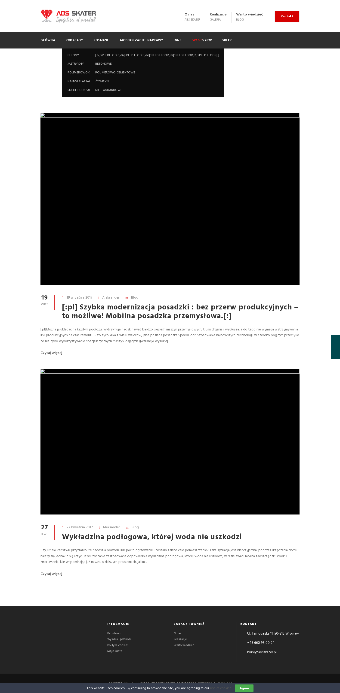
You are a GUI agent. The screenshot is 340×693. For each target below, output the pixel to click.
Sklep (227, 40)
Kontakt (287, 16)
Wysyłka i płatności (119, 639)
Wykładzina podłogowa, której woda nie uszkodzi (152, 537)
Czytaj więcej (51, 353)
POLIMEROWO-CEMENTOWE (115, 72)
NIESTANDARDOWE (108, 90)
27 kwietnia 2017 (80, 527)
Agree (244, 688)
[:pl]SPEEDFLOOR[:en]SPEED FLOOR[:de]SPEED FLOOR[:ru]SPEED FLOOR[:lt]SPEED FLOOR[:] (157, 55)
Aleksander (111, 297)
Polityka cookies (117, 645)
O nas (189, 15)
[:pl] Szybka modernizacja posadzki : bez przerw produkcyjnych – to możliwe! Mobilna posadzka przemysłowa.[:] (180, 312)
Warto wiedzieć (249, 15)
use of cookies (220, 688)
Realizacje (218, 15)
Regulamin (114, 633)
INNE (177, 40)
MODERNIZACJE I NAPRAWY (141, 40)
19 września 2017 (80, 297)
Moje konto (114, 651)
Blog (134, 297)
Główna (47, 40)
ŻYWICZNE (102, 81)
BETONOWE (103, 64)
